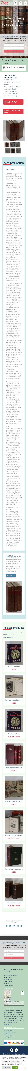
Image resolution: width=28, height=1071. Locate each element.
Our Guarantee (8, 1034)
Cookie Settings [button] (6, 1067)
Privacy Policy (8, 1038)
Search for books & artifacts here (13, 68)
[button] (16, 3)
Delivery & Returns (9, 1036)
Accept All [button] (15, 1067)
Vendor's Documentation (11, 1032)
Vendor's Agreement (10, 1030)
